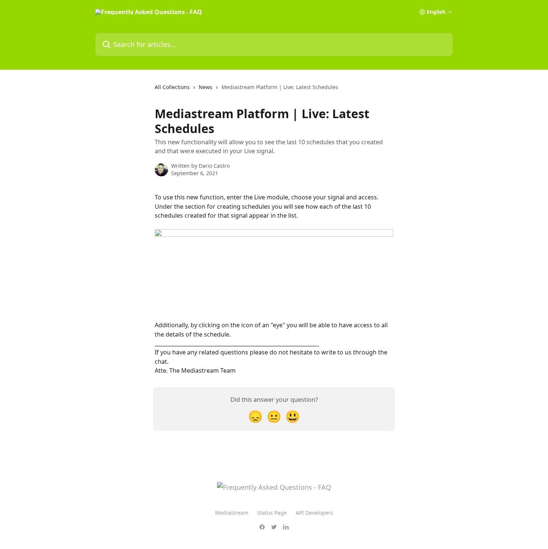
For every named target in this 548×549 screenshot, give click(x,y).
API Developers (314, 512)
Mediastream (231, 512)
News (205, 87)
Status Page (272, 512)
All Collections (172, 87)
